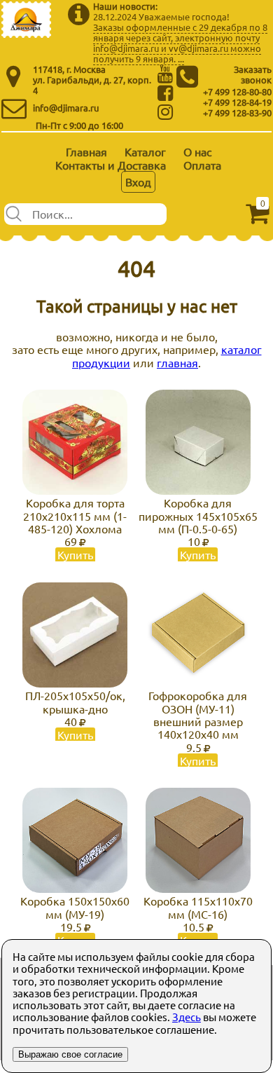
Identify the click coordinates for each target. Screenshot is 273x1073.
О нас (197, 151)
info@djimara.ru (66, 108)
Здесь (186, 1016)
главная (177, 362)
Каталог (145, 151)
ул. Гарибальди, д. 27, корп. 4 (92, 85)
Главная (86, 151)
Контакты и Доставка (110, 165)
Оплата (202, 165)
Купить (75, 554)
